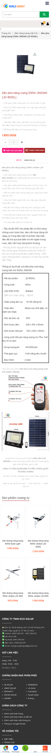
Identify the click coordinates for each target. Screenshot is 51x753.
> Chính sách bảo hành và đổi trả (17, 717)
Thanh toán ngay (36, 150)
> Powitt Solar (32, 695)
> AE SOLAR (7, 685)
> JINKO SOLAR (9, 688)
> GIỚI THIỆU (7, 739)
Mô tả (18, 160)
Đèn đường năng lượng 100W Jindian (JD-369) (12, 594)
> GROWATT (7, 691)
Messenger (15, 752)
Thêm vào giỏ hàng (14, 151)
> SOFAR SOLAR (9, 695)
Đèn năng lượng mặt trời (26, 33)
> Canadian (31, 691)
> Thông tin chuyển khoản (13, 724)
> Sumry (30, 698)
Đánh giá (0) (29, 160)
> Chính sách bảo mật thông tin (16, 720)
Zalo (35, 752)
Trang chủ (6, 33)
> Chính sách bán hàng (12, 713)
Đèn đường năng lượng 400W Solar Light (12, 542)
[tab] (19, 160)
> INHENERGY (32, 685)
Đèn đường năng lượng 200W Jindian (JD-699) (38, 594)
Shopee (45, 751)
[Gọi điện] (25, 749)
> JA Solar (30, 688)
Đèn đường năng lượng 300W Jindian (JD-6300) (38, 544)
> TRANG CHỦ (8, 742)
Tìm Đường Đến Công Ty (5, 752)
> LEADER (6, 698)
